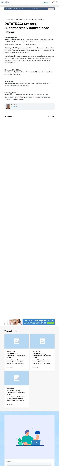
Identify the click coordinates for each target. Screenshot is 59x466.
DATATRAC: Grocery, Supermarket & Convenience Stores (16, 355)
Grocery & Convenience (38, 19)
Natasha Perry (36, 367)
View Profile (14, 107)
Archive (6, 6)
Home (2, 6)
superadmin (10, 367)
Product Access (45, 2)
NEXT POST (51, 116)
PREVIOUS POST (8, 116)
